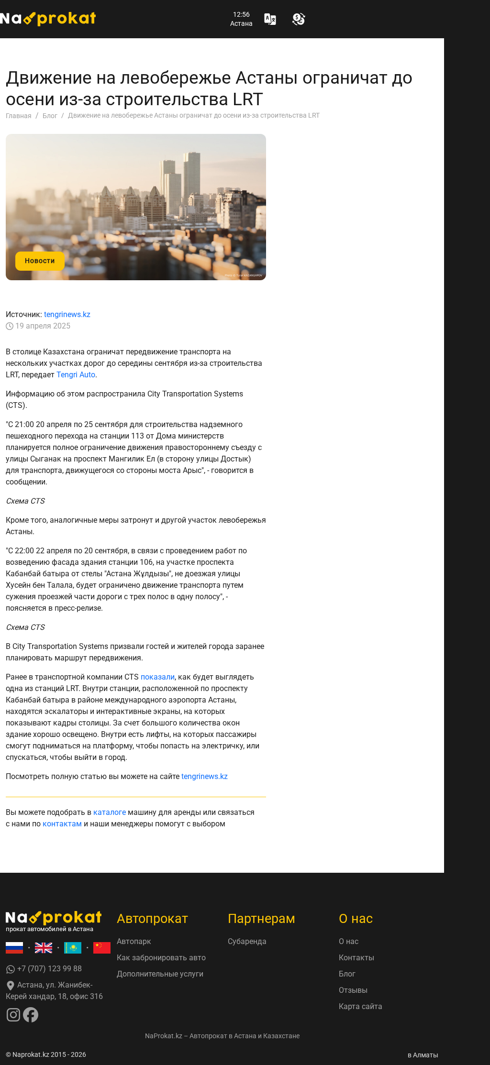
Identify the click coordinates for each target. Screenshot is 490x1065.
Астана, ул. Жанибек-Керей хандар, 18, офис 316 (54, 990)
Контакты (356, 957)
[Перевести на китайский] (102, 948)
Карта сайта (360, 1006)
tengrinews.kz (67, 314)
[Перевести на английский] (43, 948)
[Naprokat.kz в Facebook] (30, 1014)
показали (158, 676)
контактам (62, 823)
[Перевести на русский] (14, 948)
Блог (347, 973)
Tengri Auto (75, 374)
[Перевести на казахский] (72, 948)
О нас (348, 941)
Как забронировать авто (161, 957)
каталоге (109, 812)
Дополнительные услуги (160, 973)
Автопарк (134, 941)
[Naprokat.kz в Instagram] (13, 1014)
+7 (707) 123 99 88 (48, 968)
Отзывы (353, 990)
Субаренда (247, 941)
